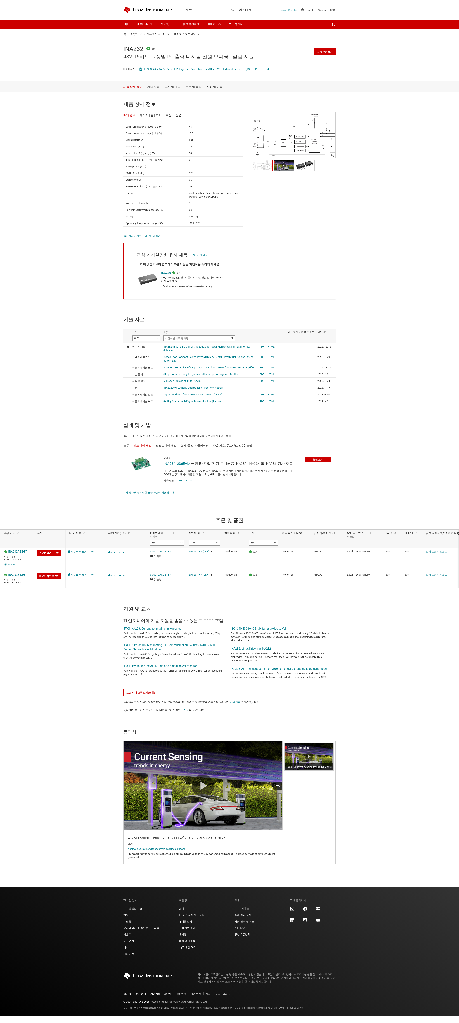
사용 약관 (235, 702)
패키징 (182, 934)
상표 (208, 993)
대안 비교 (202, 255)
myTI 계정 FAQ (187, 947)
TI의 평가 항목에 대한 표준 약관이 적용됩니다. (149, 492)
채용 (125, 915)
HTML (266, 69)
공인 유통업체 (242, 934)
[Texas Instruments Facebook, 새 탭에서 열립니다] (305, 910)
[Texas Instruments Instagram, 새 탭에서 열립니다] (292, 910)
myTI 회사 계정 (243, 915)
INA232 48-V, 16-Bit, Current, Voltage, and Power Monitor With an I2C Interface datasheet (193, 69)
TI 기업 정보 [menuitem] (236, 24)
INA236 (166, 272)
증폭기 (134, 34)
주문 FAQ (240, 927)
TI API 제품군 (242, 908)
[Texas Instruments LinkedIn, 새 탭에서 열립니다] (292, 921)
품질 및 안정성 (187, 940)
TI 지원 (185, 710)
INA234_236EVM (177, 463)
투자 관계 (128, 940)
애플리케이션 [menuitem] (144, 24)
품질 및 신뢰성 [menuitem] (191, 24)
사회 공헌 (128, 953)
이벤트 (127, 934)
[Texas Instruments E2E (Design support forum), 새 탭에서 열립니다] (305, 921)
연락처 (182, 908)
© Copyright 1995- (136, 1001)
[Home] (148, 10)
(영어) (249, 69)
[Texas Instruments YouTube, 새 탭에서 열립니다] (318, 921)
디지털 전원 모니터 (184, 34)
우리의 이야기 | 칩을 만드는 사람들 (142, 927)
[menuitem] (333, 24)
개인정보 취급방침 (160, 993)
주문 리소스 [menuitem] (214, 24)
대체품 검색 (185, 921)
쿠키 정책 (140, 993)
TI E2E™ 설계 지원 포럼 (191, 915)
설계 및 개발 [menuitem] (167, 24)
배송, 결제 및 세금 (244, 921)
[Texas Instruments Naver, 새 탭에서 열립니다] (318, 910)
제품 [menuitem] (125, 24)
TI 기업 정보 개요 (132, 908)
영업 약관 (181, 993)
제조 (125, 947)
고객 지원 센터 (187, 927)
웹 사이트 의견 (223, 993)
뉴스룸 (127, 921)
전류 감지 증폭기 (156, 34)
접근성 (127, 993)
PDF (257, 69)
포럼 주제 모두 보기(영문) (140, 692)
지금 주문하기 (325, 51)
